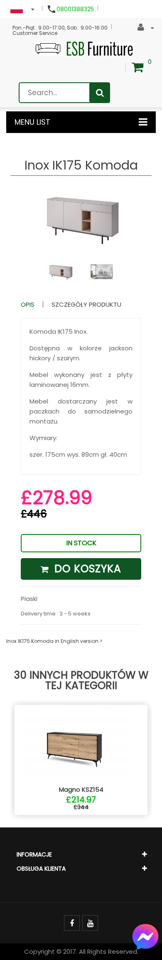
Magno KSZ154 (81, 789)
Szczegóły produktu (86, 304)
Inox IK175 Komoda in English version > (54, 641)
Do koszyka (86, 568)
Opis (27, 304)
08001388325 (75, 9)
